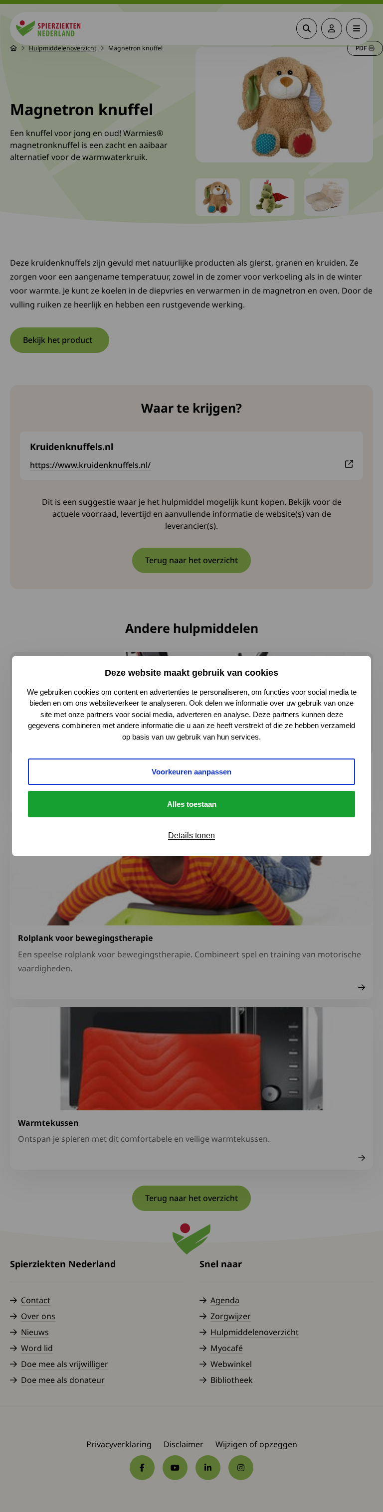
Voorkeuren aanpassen (191, 771)
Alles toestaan (191, 804)
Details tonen (191, 835)
